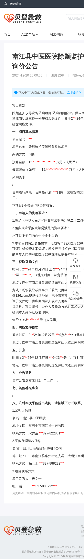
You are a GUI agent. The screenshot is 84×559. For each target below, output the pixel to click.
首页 (7, 34)
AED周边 (56, 34)
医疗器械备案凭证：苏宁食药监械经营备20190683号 (51, 551)
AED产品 (28, 34)
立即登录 (72, 92)
